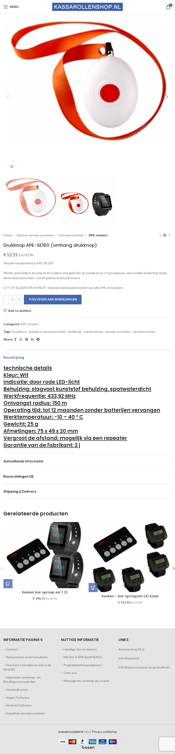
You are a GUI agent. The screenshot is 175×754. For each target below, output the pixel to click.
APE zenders (98, 235)
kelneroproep (93, 331)
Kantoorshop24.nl (131, 649)
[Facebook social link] (15, 339)
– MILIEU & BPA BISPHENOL (82, 657)
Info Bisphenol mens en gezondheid (143, 667)
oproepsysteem (144, 331)
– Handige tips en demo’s (79, 649)
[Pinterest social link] (27, 339)
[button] (8, 583)
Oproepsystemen (71, 235)
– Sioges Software (16, 697)
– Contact (10, 649)
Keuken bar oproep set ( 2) (45, 592)
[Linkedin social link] (32, 339)
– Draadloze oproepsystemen (24, 713)
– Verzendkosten (15, 689)
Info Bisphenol (128, 658)
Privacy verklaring (104, 732)
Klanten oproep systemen (35, 235)
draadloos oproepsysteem (47, 331)
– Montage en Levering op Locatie (85, 681)
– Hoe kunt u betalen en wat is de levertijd (27, 667)
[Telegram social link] (38, 339)
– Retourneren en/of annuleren (25, 657)
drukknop (75, 331)
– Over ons (69, 673)
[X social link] (21, 339)
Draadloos (19, 331)
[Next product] (169, 235)
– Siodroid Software (17, 705)
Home (7, 235)
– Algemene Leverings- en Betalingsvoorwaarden (22, 679)
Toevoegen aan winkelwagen (52, 299)
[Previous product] (160, 235)
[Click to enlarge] (12, 166)
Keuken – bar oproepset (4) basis (130, 596)
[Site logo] (87, 6)
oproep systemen (117, 331)
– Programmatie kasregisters (81, 665)
